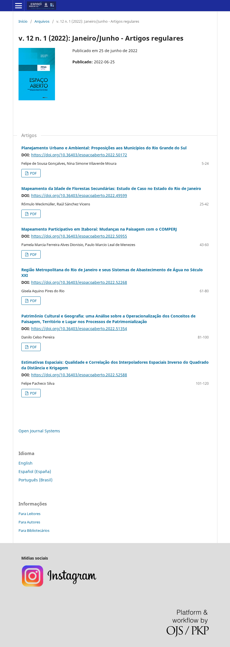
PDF (33, 173)
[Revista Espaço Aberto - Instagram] (59, 586)
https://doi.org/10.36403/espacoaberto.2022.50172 (79, 154)
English (26, 463)
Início (23, 21)
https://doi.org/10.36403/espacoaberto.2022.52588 (79, 374)
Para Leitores (29, 513)
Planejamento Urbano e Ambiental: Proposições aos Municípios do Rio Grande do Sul (104, 147)
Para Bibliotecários (34, 530)
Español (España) (35, 471)
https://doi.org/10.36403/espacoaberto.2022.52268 (79, 282)
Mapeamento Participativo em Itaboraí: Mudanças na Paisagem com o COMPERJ (99, 229)
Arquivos (41, 21)
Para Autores (29, 522)
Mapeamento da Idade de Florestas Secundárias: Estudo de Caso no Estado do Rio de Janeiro (111, 188)
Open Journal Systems (39, 430)
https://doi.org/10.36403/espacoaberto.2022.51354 (79, 328)
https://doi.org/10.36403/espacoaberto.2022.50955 (79, 236)
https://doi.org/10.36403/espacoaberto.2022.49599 (79, 195)
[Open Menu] (18, 5)
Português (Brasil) (35, 480)
